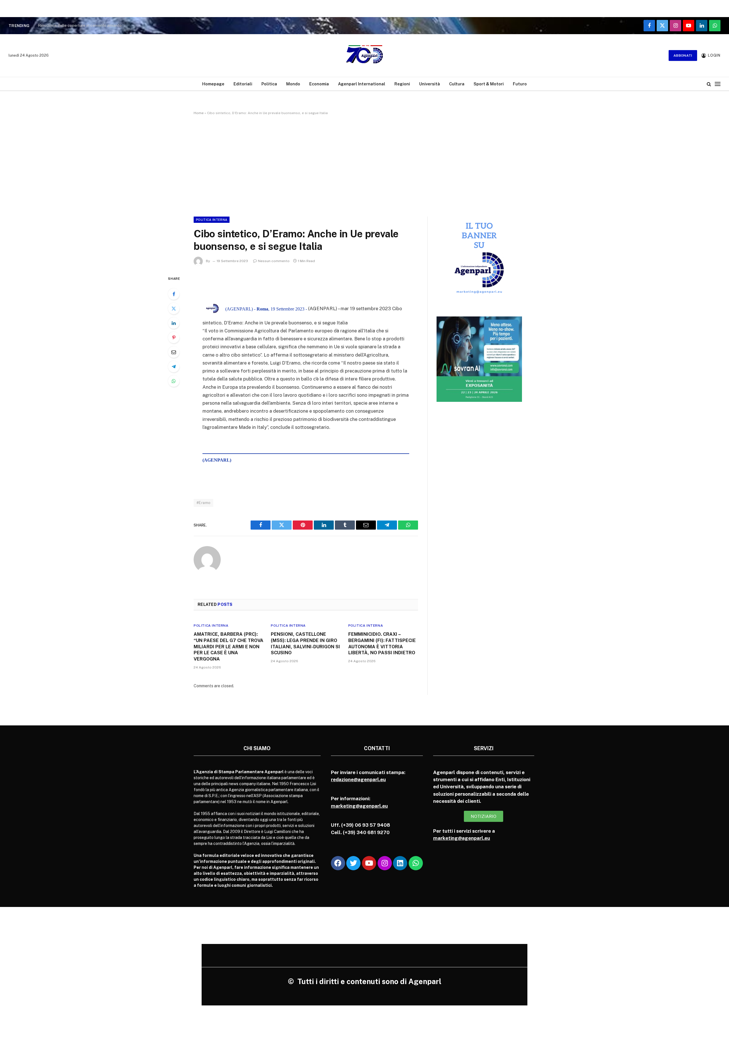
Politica (269, 83)
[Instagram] (385, 863)
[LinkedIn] (173, 323)
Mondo (293, 83)
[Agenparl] (364, 55)
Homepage (213, 83)
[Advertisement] (364, 165)
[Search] (709, 83)
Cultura (456, 83)
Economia (319, 83)
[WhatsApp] (173, 381)
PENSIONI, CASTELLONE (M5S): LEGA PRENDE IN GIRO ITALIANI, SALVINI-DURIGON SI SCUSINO (305, 643)
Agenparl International (361, 83)
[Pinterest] (173, 337)
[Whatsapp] (416, 863)
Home (199, 113)
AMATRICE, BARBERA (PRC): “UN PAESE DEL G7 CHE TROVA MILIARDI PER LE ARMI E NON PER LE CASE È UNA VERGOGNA (228, 646)
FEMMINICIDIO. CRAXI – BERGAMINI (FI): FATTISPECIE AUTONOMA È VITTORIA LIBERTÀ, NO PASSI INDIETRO (382, 643)
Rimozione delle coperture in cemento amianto (80, 25)
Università (429, 83)
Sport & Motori (489, 83)
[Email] (173, 352)
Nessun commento (274, 261)
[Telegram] (173, 366)
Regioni (402, 83)
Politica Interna (211, 219)
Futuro (520, 83)
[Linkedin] (400, 863)
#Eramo (203, 503)
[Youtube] (369, 863)
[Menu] (717, 83)
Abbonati (682, 55)
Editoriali (243, 83)
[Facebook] (173, 294)
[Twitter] (173, 308)
